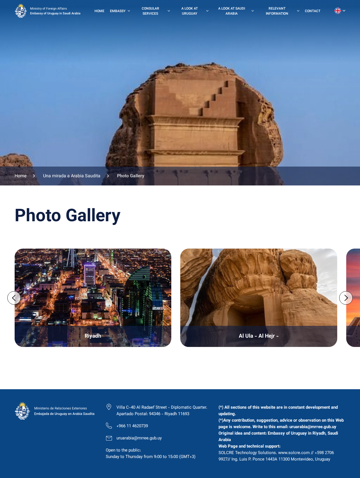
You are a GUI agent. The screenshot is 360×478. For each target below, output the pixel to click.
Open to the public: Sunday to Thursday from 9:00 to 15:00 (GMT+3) (150, 453)
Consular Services (150, 11)
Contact (312, 11)
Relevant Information (277, 11)
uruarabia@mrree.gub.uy (139, 438)
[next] (346, 298)
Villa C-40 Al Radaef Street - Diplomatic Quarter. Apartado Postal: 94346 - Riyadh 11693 (161, 410)
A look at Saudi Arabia (231, 11)
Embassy (117, 11)
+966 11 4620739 (132, 426)
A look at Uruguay (189, 11)
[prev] (14, 298)
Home (99, 11)
